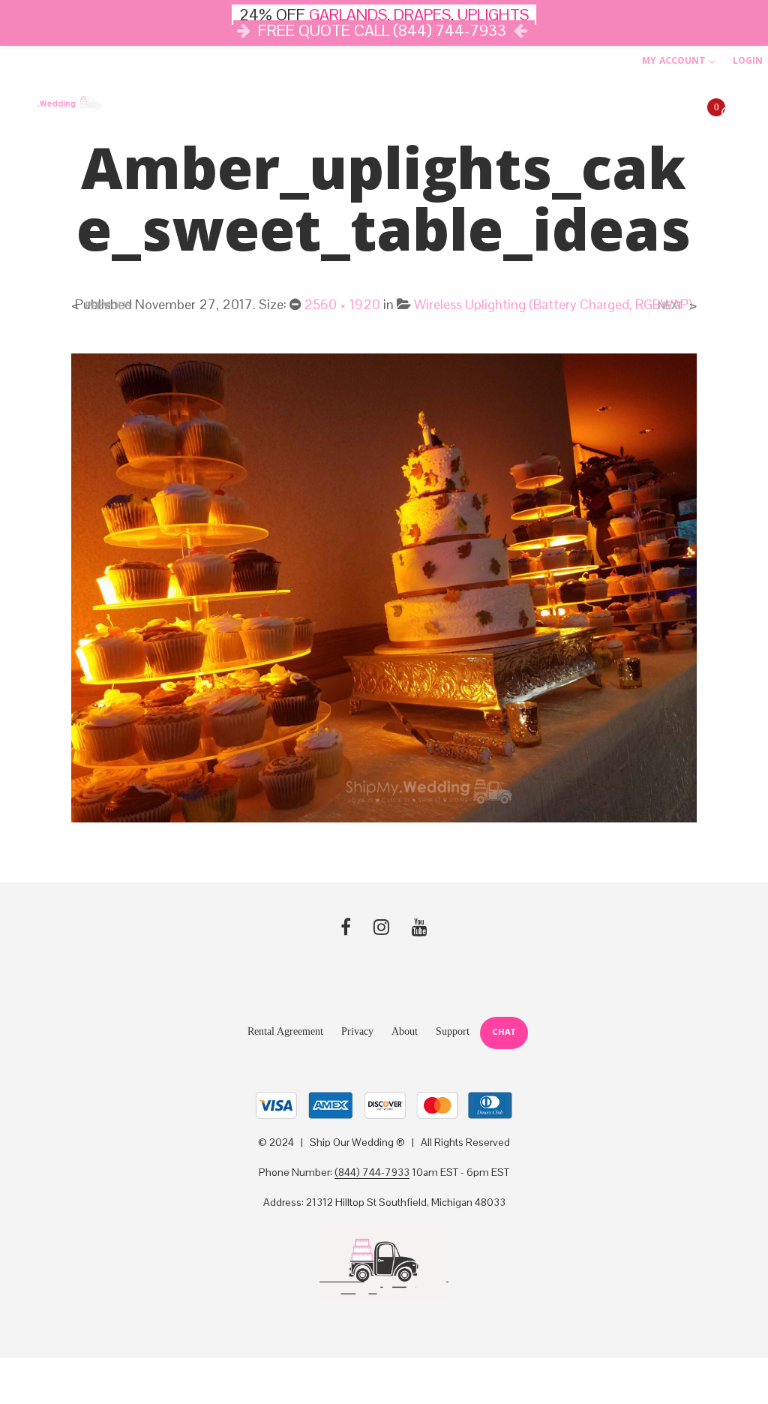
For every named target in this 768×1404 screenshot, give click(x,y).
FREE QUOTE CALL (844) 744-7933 (382, 30)
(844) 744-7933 (372, 1173)
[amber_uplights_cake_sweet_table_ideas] (383, 586)
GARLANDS (348, 15)
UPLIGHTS (493, 15)
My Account (674, 62)
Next (670, 306)
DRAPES (422, 15)
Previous (108, 306)
